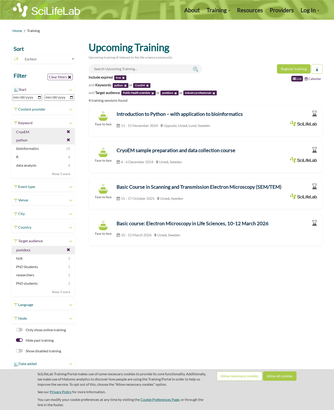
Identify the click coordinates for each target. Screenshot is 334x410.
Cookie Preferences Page (159, 399)
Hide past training (39, 340)
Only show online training (45, 330)
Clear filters (58, 77)
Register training (294, 69)
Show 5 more (61, 174)
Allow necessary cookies (239, 376)
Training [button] (217, 10)
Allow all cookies (280, 376)
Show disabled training (43, 351)
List (299, 79)
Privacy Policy (61, 392)
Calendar (314, 79)
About (192, 10)
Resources (250, 10)
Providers (282, 10)
